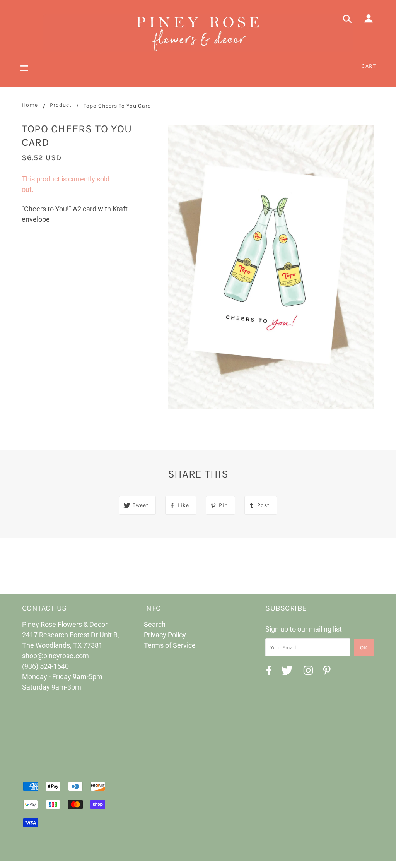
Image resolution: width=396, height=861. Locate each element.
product (61, 105)
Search (155, 624)
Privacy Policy (165, 635)
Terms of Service (170, 645)
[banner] (198, 33)
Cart (369, 66)
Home (30, 105)
